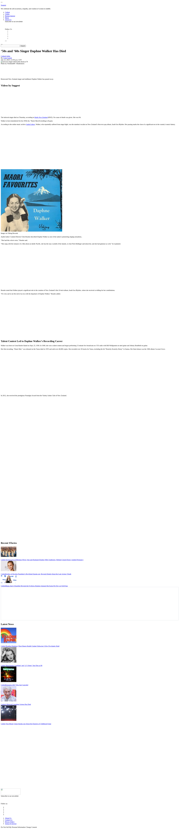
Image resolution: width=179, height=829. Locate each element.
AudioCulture (30, 124)
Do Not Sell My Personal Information (13, 827)
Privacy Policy (10, 822)
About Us (8, 818)
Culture (3, 56)
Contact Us (8, 820)
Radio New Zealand (41, 117)
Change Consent (31, 827)
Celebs (8, 56)
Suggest (3, 5)
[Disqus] (89, 424)
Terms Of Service (10, 824)
